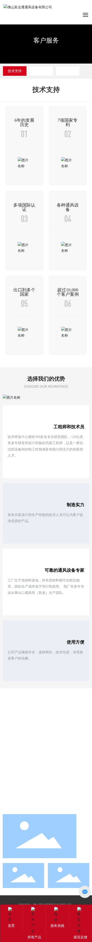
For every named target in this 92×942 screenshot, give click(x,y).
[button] (76, 31)
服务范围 (68, 71)
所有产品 (34, 937)
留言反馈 (80, 937)
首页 (11, 925)
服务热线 (57, 925)
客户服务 (46, 40)
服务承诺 (41, 71)
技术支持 (15, 71)
